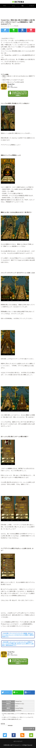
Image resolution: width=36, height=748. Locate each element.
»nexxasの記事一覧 (29, 728)
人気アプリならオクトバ (16, 745)
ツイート (5, 31)
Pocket (31, 31)
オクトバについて (18, 741)
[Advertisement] (18, 13)
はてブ (22, 31)
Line (14, 31)
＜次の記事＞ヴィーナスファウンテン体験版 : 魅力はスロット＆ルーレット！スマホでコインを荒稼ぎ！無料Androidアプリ (18, 635)
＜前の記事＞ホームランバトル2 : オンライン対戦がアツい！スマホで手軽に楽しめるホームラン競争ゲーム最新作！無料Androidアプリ (17, 643)
